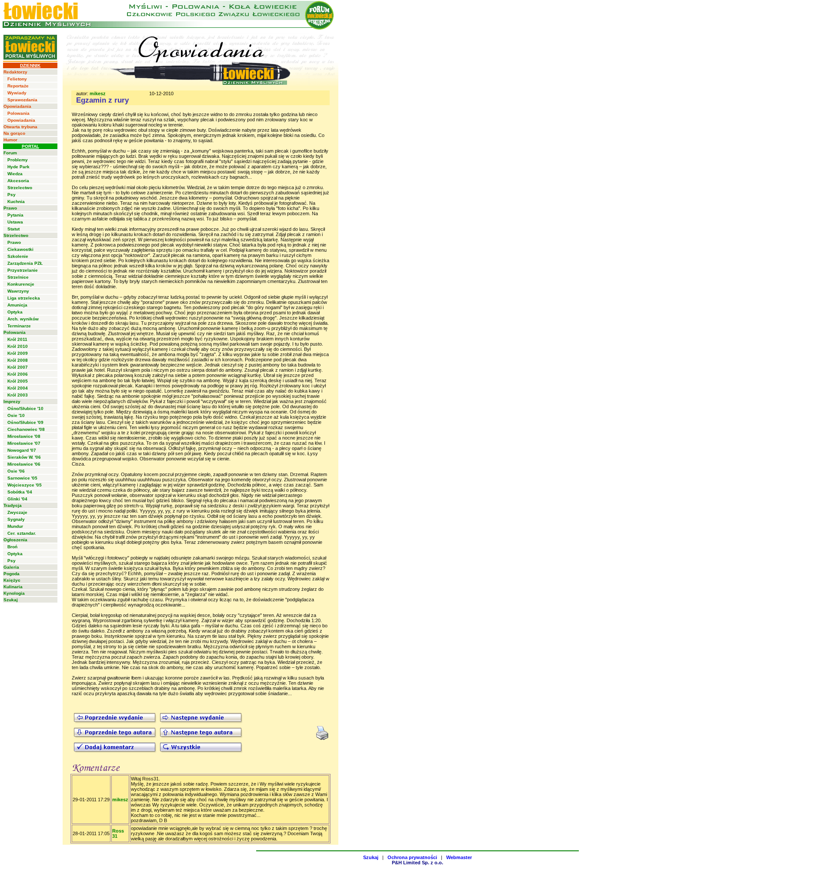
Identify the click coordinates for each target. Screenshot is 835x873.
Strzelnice (18, 277)
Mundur (15, 526)
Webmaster (459, 857)
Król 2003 (17, 395)
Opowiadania (17, 106)
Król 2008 (17, 360)
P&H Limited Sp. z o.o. (417, 862)
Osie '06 (16, 471)
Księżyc (11, 580)
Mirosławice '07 (23, 443)
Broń (12, 546)
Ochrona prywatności (412, 857)
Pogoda (11, 573)
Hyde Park (18, 166)
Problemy (17, 159)
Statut (13, 229)
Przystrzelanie (22, 270)
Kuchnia (16, 201)
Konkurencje (20, 284)
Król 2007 (17, 367)
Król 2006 (17, 374)
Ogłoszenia (15, 539)
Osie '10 (16, 415)
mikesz (98, 93)
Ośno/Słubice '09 (25, 422)
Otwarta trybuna (20, 126)
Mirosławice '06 (23, 464)
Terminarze (19, 325)
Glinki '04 (17, 498)
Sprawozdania (22, 99)
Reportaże (18, 85)
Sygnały (16, 519)
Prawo (10, 208)
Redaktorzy (15, 72)
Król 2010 (17, 346)
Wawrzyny (18, 291)
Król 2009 (17, 353)
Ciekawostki (20, 249)
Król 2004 (17, 388)
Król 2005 (17, 381)
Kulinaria (13, 586)
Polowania (18, 113)
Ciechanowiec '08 (26, 429)
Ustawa (15, 222)
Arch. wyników (23, 319)
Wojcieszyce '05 (24, 485)
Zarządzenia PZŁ (25, 263)
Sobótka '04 (19, 492)
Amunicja (17, 305)
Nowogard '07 (21, 450)
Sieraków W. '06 (24, 457)
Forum (10, 152)
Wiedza (15, 173)
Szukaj (10, 599)
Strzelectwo (19, 187)
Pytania (15, 215)
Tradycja (12, 505)
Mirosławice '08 (23, 436)
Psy (11, 194)
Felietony (17, 79)
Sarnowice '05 (22, 478)
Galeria (11, 567)
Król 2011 (17, 339)
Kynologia (14, 593)
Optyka (15, 312)
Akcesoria (18, 180)
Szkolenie (17, 256)
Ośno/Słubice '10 (25, 408)
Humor (10, 139)
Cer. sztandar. (21, 533)
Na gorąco (14, 133)
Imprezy (11, 401)
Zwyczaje (17, 512)
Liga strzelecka (23, 298)
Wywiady (17, 92)
